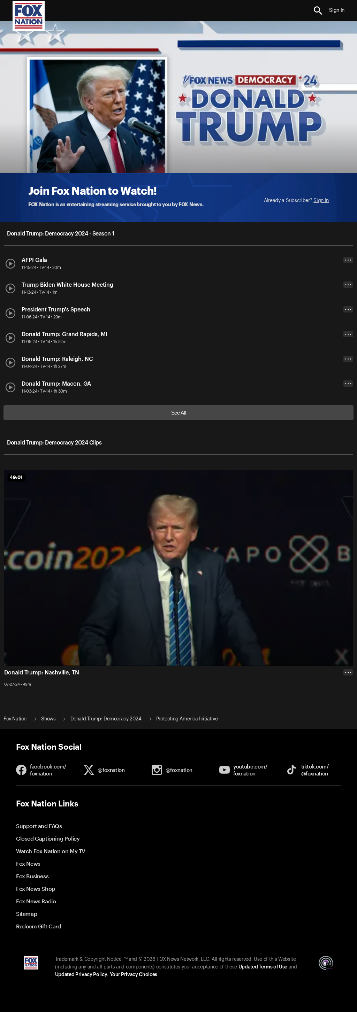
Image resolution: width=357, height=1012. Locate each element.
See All (178, 413)
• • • (348, 260)
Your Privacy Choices (133, 974)
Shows (48, 719)
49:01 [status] (16, 477)
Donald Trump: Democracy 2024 (106, 719)
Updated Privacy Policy (81, 974)
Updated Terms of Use (262, 967)
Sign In (321, 200)
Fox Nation (14, 719)
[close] (348, 700)
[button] (318, 10)
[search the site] (318, 10)
